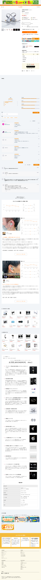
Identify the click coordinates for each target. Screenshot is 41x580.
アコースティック (21, 250)
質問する (35, 165)
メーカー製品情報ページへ (6, 356)
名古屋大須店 (24, 59)
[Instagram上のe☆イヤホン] (8, 573)
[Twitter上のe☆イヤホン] (3, 573)
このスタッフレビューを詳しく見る (20, 254)
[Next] (20, 19)
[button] (5, 92)
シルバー (24, 23)
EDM (8, 297)
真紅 (31, 23)
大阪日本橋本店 (24, 57)
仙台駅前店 (24, 61)
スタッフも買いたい (5, 250)
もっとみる (36, 46)
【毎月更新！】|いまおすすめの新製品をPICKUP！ (8, 515)
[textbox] (10, 114)
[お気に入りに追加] (38, 32)
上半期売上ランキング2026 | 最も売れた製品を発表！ (7, 523)
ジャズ (15, 250)
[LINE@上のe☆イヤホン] (5, 573)
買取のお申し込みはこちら (30, 66)
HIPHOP (11, 297)
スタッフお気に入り (10, 250)
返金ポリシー (22, 568)
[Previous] (2, 19)
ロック (17, 250)
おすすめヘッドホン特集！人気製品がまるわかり (33, 515)
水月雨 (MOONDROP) (25, 9)
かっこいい (15, 297)
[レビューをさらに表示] (20, 162)
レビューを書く (36, 112)
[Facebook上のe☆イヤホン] (6, 573)
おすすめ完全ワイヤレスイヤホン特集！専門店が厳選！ (20, 515)
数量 (22, 26)
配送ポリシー (22, 569)
